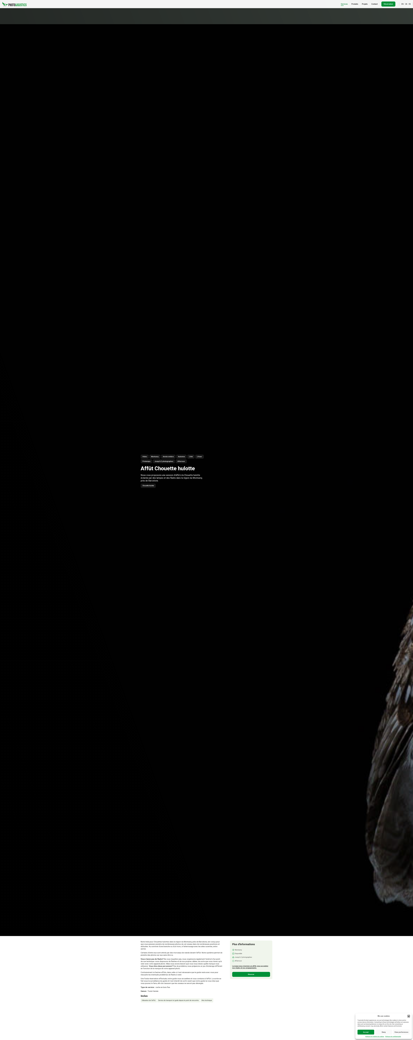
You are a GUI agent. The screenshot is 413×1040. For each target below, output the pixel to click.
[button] (409, 1016)
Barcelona (147, 1026)
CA (406, 4)
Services (344, 4)
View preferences (401, 1032)
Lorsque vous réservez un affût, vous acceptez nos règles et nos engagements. (250, 967)
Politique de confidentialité (393, 1036)
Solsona (171, 1026)
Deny (384, 1032)
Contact (374, 4)
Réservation (388, 4)
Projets (365, 4)
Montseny (147, 1016)
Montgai (159, 1026)
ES (410, 4)
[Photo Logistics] (14, 4)
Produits (354, 4)
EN (402, 4)
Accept (366, 1032)
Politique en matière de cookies (374, 1036)
